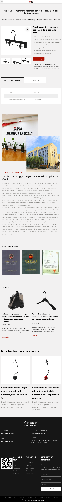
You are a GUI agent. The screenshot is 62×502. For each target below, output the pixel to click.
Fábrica (28, 465)
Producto (10, 20)
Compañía (29, 462)
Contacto (16, 474)
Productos (16, 468)
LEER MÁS (5, 337)
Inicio (4, 20)
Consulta (38, 59)
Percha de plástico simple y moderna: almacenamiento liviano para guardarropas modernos (45, 316)
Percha (17, 20)
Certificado (30, 468)
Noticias (15, 471)
